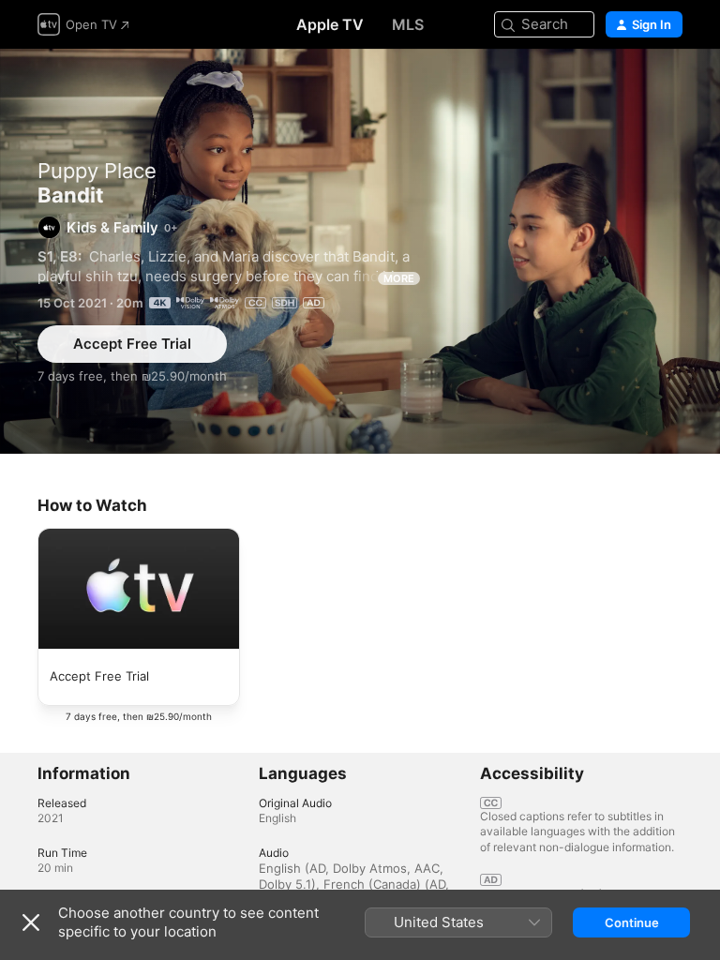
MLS (408, 24)
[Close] (30, 922)
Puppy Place (97, 170)
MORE (398, 278)
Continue (632, 922)
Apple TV (330, 24)
